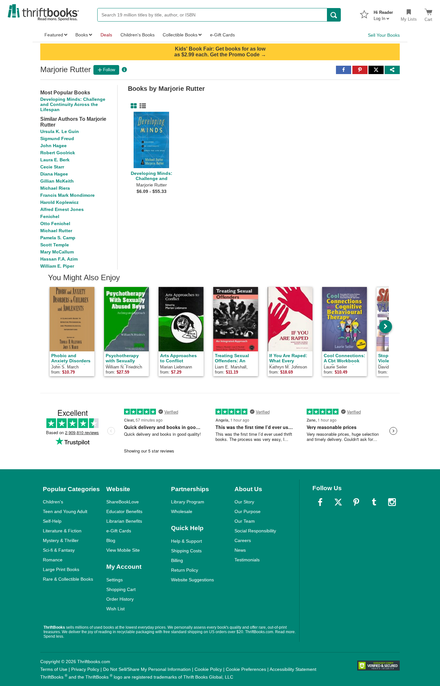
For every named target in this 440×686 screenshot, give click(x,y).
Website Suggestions (192, 579)
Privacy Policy (85, 669)
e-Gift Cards (118, 530)
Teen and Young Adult (65, 511)
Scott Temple (54, 244)
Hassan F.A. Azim (59, 259)
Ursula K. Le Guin (59, 131)
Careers (242, 540)
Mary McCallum (57, 251)
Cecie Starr (52, 166)
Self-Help (52, 521)
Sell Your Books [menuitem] (384, 35)
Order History (120, 599)
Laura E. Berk (55, 159)
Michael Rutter (56, 230)
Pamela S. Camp (57, 237)
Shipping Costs (186, 550)
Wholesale (181, 511)
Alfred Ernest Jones (62, 209)
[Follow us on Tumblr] (374, 502)
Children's (53, 501)
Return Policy (184, 570)
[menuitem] (383, 13)
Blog (110, 540)
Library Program (187, 501)
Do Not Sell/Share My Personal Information (147, 669)
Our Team (244, 521)
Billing (177, 560)
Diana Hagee (54, 173)
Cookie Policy (208, 669)
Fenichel (49, 216)
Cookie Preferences (246, 669)
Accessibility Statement (293, 669)
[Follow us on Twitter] (338, 502)
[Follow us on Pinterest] (356, 502)
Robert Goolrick (57, 152)
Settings (114, 579)
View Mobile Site (123, 550)
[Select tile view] (141, 106)
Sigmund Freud (57, 138)
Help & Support (186, 541)
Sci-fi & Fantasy (59, 550)
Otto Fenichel (55, 223)
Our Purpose (247, 511)
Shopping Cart (121, 589)
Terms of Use (53, 669)
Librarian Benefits (124, 521)
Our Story (244, 501)
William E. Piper (57, 266)
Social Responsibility (255, 530)
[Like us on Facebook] (320, 502)
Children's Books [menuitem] (137, 34)
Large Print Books (61, 569)
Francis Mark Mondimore (67, 195)
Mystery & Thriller (61, 540)
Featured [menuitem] (53, 34)
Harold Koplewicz (59, 202)
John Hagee (53, 145)
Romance (52, 559)
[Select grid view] (132, 106)
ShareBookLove (122, 501)
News (240, 550)
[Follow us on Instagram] (392, 502)
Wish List (115, 608)
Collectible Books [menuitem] (180, 34)
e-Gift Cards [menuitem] (222, 34)
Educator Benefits (124, 511)
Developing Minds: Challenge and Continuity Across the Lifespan (72, 104)
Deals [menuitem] (106, 34)
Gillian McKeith (57, 181)
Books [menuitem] (81, 34)
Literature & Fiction (62, 530)
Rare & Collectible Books (68, 579)
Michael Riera (55, 188)
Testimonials (247, 559)
